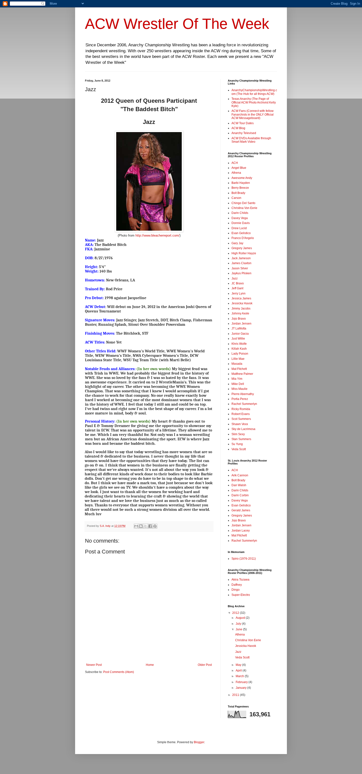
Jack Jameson (241, 258)
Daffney (236, 584)
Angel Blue (238, 168)
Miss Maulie (239, 389)
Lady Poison (239, 353)
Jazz (234, 278)
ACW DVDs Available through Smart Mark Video (251, 140)
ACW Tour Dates (242, 123)
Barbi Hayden (240, 183)
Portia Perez (239, 399)
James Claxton (241, 263)
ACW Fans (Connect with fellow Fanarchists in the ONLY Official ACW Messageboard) (252, 114)
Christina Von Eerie (244, 208)
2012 (236, 613)
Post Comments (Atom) (118, 672)
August (241, 617)
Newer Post (94, 665)
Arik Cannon (239, 475)
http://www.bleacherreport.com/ (157, 235)
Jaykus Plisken (241, 273)
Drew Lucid (239, 228)
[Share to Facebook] (150, 526)
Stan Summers (241, 439)
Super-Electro (240, 595)
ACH (234, 163)
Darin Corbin (240, 495)
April (239, 670)
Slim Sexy (238, 434)
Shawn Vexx (239, 424)
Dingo (235, 589)
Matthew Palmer (242, 374)
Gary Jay (237, 243)
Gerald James (240, 510)
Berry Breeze (240, 187)
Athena (236, 172)
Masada (236, 363)
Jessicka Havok (241, 303)
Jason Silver (239, 268)
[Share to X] (145, 526)
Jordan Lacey (240, 530)
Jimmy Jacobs (240, 308)
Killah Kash (239, 348)
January (241, 687)
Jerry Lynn (238, 293)
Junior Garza (240, 333)
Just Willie (238, 338)
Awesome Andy (241, 178)
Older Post (205, 665)
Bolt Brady (238, 193)
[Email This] (136, 526)
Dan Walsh (238, 485)
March (240, 676)
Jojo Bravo (238, 318)
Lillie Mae (238, 359)
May (239, 665)
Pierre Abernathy (242, 394)
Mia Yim (236, 378)
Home (150, 665)
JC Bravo (237, 283)
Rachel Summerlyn (244, 404)
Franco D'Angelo (242, 238)
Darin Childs (239, 213)
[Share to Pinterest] (154, 526)
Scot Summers (241, 419)
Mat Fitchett (239, 369)
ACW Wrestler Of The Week (177, 24)
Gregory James (241, 248)
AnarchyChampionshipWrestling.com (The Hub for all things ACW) (254, 91)
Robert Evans (240, 414)
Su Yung (237, 444)
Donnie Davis (240, 223)
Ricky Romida (240, 409)
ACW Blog (238, 128)
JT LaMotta (238, 328)
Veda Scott (238, 449)
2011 (236, 695)
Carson (236, 198)
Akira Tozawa (240, 579)
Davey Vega (239, 218)
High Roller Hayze (243, 253)
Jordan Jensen (241, 323)
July (239, 623)
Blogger (199, 742)
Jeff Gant (237, 288)
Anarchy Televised (243, 133)
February (242, 682)
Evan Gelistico (241, 233)
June (239, 629)
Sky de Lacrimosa (243, 429)
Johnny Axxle (240, 313)
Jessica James (241, 298)
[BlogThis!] (140, 526)
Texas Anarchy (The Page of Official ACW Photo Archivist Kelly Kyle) (253, 102)
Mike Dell (237, 384)
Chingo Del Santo (243, 203)
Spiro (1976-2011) (243, 558)
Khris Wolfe (239, 343)
